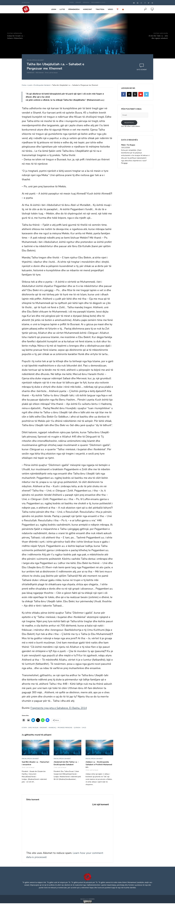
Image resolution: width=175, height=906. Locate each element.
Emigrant (43, 728)
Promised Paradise (65, 728)
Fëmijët (78, 2)
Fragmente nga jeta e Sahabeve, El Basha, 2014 (58, 708)
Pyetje (71, 2)
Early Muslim (33, 728)
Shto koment (142, 70)
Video (110, 9)
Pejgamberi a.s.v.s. (98, 2)
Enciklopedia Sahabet (35, 60)
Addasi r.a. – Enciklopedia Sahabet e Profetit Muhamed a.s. (99, 764)
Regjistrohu (129, 123)
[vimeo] (146, 94)
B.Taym (24, 728)
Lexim (53, 9)
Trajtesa (100, 9)
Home (24, 85)
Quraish (77, 728)
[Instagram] (129, 94)
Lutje (62, 9)
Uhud (84, 728)
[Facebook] (123, 94)
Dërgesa (86, 2)
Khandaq (52, 728)
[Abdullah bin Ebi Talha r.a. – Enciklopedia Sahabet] (67, 747)
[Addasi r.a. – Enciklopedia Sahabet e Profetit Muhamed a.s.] (99, 747)
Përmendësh (74, 9)
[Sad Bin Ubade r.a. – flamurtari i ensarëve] (35, 747)
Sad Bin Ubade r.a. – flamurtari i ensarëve (35, 763)
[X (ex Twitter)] (135, 94)
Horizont (87, 9)
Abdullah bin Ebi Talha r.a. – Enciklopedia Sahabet (66, 763)
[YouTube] (140, 94)
